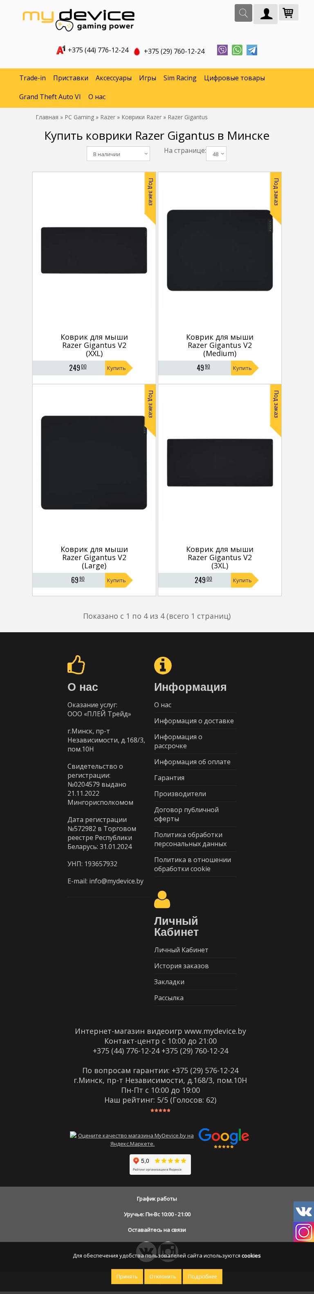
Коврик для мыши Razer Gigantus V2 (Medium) (219, 345)
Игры (147, 77)
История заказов (181, 965)
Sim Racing (180, 77)
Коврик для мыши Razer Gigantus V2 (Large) (94, 557)
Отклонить (163, 1277)
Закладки (169, 981)
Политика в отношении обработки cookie (192, 864)
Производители (180, 793)
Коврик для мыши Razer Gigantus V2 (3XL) (219, 557)
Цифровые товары (234, 77)
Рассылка (169, 997)
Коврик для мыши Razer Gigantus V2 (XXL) (94, 345)
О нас (96, 96)
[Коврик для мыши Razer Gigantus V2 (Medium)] (219, 327)
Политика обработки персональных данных (190, 839)
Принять (127, 1277)
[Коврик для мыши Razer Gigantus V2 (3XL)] (219, 539)
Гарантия (169, 777)
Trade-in (32, 77)
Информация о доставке (194, 720)
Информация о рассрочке (178, 741)
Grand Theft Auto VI (50, 96)
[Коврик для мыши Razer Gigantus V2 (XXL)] (94, 327)
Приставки (70, 77)
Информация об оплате (192, 761)
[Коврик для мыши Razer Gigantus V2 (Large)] (94, 539)
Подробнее (202, 1277)
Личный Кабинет (181, 949)
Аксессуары (114, 77)
